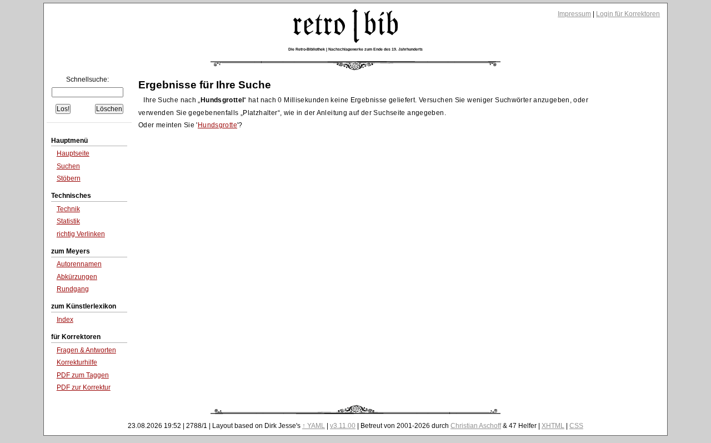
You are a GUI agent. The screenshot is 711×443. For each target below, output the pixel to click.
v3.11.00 (343, 426)
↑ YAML (313, 426)
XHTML (553, 426)
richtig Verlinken (81, 234)
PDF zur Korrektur (84, 387)
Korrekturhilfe (77, 362)
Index (65, 319)
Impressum (574, 14)
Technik (68, 209)
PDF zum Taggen (83, 375)
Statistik (68, 221)
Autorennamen (79, 264)
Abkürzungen (77, 277)
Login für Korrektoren (628, 14)
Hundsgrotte (217, 125)
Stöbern (69, 178)
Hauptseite (73, 153)
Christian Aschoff (475, 426)
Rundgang (73, 289)
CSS (576, 426)
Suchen (68, 166)
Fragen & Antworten (86, 350)
